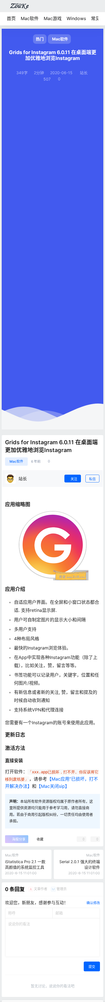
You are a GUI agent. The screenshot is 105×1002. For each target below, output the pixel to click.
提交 (91, 967)
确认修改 (93, 903)
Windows (76, 18)
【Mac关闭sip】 (52, 786)
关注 (74, 479)
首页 (11, 18)
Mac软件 (30, 18)
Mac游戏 (53, 18)
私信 (92, 479)
